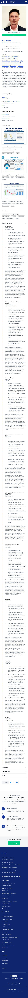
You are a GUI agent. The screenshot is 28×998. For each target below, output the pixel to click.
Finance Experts (5, 880)
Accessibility (21, 992)
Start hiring (14, 843)
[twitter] (10, 782)
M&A (21, 60)
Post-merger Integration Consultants (10, 937)
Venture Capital (13, 67)
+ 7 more (12, 205)
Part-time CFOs (5, 932)
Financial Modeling (5, 60)
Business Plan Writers (6, 885)
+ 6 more (4, 179)
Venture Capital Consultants (8, 945)
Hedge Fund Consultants (7, 919)
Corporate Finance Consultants (9, 893)
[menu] (26, 2)
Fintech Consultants (6, 906)
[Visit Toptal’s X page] (12, 983)
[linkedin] (16, 782)
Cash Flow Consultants (7, 888)
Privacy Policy (7, 992)
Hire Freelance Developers (8, 857)
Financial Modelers (6, 903)
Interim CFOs (20, 67)
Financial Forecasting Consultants (9, 901)
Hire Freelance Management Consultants (11, 865)
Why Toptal (4, 955)
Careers (3, 965)
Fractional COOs (5, 914)
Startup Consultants (6, 939)
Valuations (4, 62)
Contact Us (4, 958)
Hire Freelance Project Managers (9, 867)
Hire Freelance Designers (7, 859)
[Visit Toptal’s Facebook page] (16, 983)
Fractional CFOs (17, 65)
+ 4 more (17, 153)
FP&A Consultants (6, 909)
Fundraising (15, 58)
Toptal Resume (5, 963)
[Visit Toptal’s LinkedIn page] (8, 983)
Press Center (5, 960)
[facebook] (13, 782)
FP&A (9, 62)
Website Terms (14, 992)
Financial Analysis (15, 56)
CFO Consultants (6, 891)
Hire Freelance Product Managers (9, 870)
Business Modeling (6, 56)
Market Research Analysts (8, 929)
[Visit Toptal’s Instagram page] (19, 983)
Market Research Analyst (6, 65)
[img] (11, 43)
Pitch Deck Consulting (6, 58)
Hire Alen (14, 35)
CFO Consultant (5, 67)
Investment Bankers (6, 924)
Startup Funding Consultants (8, 883)
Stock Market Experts (6, 942)
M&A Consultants (6, 927)
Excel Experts (5, 898)
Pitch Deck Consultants (7, 934)
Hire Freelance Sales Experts (8, 872)
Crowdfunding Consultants (8, 896)
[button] (14, 223)
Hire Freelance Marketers (7, 862)
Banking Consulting (16, 62)
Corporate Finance (15, 60)
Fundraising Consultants (7, 916)
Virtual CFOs (4, 947)
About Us (4, 968)
